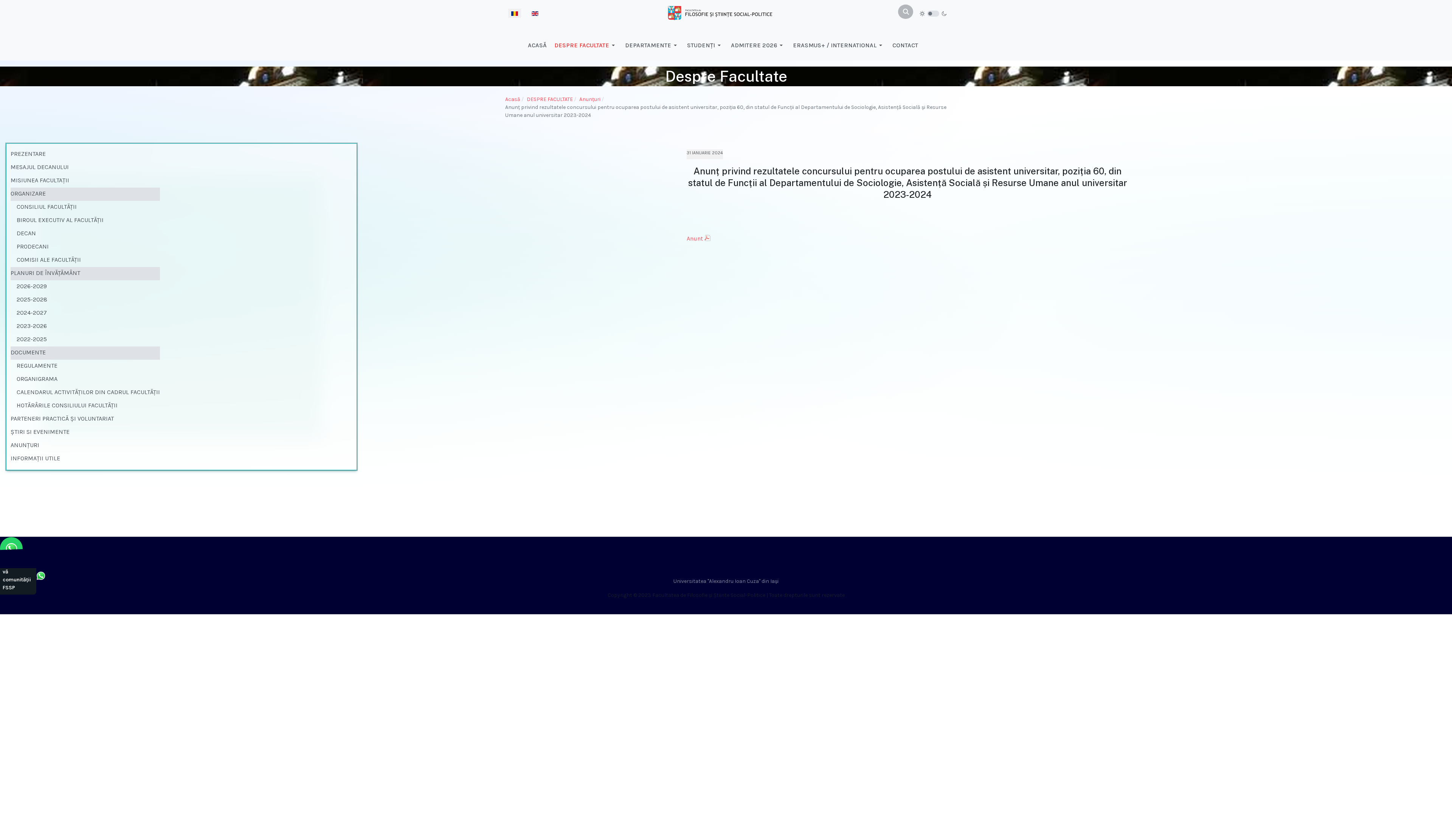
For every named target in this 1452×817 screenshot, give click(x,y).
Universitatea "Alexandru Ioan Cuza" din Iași (726, 581)
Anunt (695, 238)
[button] (586, 45)
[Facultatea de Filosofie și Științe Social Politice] (720, 12)
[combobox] (906, 11)
